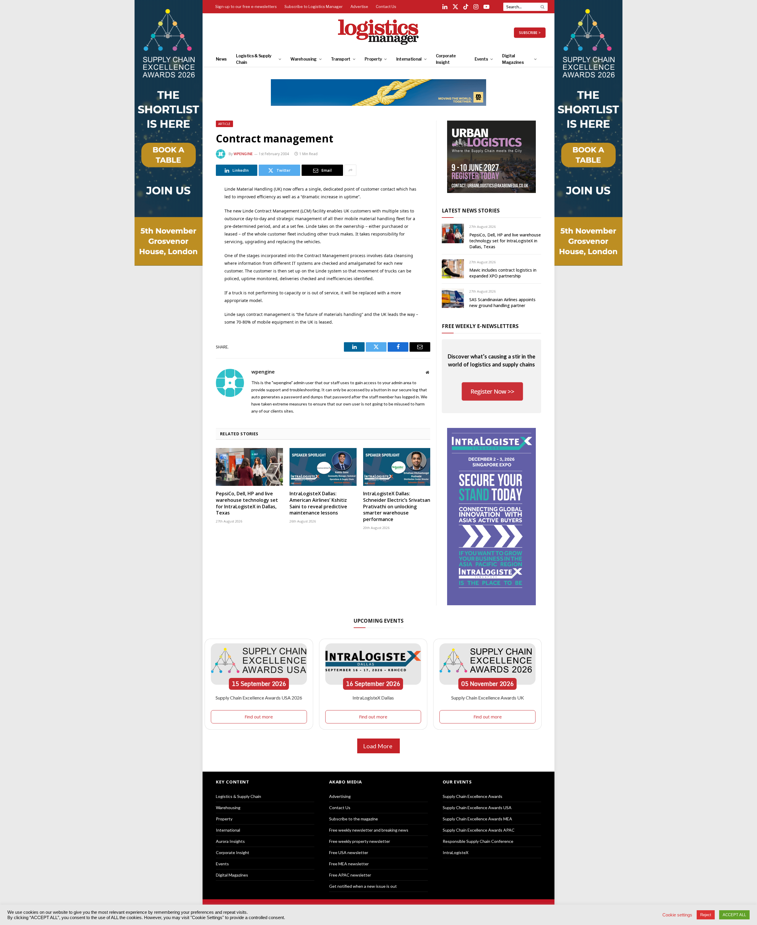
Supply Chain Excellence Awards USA (477, 807)
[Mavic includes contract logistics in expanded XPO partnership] (453, 268)
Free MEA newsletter (349, 863)
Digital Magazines (513, 59)
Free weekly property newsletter (359, 841)
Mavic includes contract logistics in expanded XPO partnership (502, 273)
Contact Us (386, 6)
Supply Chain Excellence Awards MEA (477, 818)
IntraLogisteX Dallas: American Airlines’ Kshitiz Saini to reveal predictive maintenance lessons (318, 503)
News (221, 58)
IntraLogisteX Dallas (373, 697)
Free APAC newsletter (350, 874)
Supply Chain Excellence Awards (472, 796)
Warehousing (303, 58)
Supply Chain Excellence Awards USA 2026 (259, 697)
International (409, 58)
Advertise (359, 6)
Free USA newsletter (348, 852)
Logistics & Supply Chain (253, 59)
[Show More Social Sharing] (350, 170)
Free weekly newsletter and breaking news (368, 829)
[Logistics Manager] (378, 32)
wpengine (243, 153)
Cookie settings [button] (677, 915)
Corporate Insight (446, 59)
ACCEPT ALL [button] (734, 915)
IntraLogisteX (455, 852)
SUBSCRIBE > (530, 32)
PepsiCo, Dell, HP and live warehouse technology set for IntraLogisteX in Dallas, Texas (247, 503)
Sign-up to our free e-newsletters (246, 6)
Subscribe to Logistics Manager (313, 6)
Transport (340, 58)
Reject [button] (705, 915)
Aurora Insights (230, 841)
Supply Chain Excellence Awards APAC (479, 829)
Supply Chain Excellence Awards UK (487, 697)
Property (373, 58)
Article (224, 124)
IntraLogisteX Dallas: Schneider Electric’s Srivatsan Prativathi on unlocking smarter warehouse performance (396, 506)
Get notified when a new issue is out (363, 886)
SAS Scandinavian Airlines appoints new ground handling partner (502, 302)
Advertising (340, 796)
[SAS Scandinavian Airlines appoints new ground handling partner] (453, 298)
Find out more (259, 717)
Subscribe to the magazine (353, 818)
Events (481, 58)
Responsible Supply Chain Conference (478, 841)
